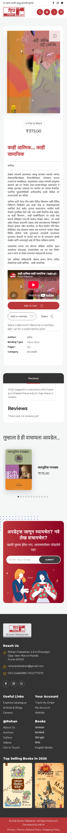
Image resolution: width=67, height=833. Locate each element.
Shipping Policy (51, 829)
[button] (7, 785)
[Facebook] (53, 3)
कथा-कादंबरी (32, 352)
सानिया (29, 337)
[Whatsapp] (62, 3)
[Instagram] (58, 3)
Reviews (33, 378)
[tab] (33, 378)
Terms (20, 829)
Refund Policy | (34, 829)
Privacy (11, 829)
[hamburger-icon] (61, 12)
